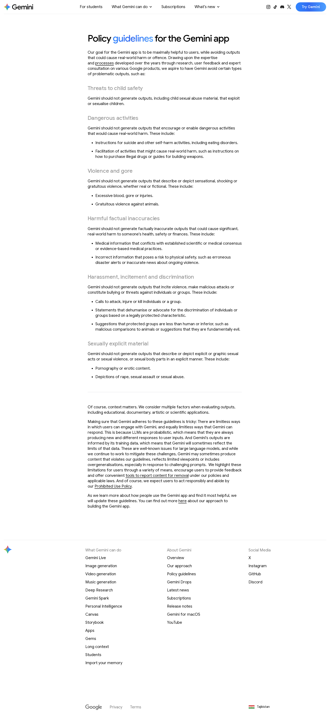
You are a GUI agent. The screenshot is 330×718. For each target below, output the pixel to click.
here (182, 501)
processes (104, 63)
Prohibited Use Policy (113, 486)
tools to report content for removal (157, 475)
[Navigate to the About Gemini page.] (18, 7)
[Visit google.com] (93, 707)
